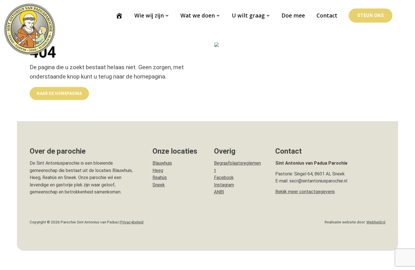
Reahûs (159, 177)
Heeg (157, 170)
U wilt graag (248, 15)
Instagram (224, 185)
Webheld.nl (375, 222)
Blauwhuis (162, 163)
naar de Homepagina (59, 93)
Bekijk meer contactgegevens (305, 191)
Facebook (224, 177)
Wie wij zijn (149, 15)
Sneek (158, 185)
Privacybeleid (131, 222)
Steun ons (370, 15)
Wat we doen (197, 15)
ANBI (219, 192)
